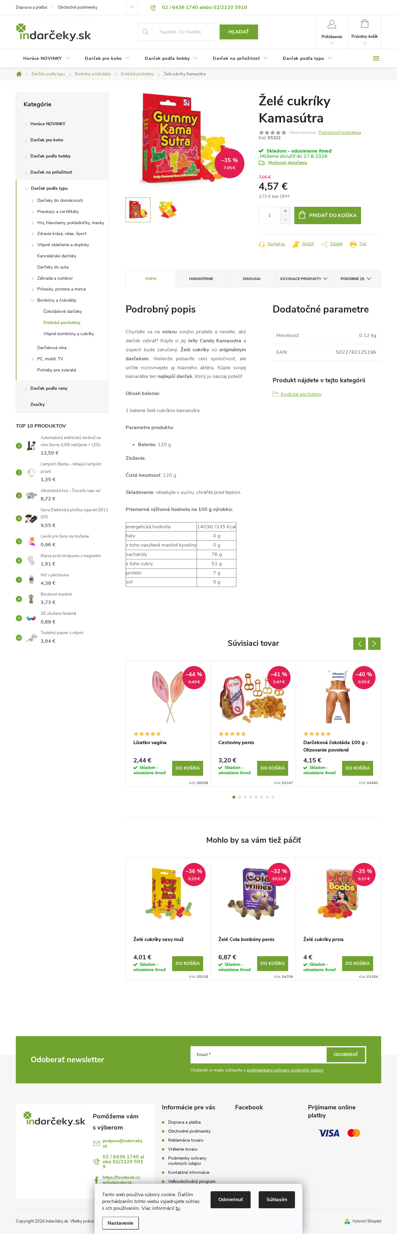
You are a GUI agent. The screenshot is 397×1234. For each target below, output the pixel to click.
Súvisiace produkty (300, 278)
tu (178, 1208)
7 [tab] (267, 797)
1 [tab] (233, 797)
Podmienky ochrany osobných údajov (187, 1160)
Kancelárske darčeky (56, 256)
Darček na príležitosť (51, 172)
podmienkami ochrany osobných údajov (285, 1070)
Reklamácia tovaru (185, 1140)
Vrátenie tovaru (183, 1149)
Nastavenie (120, 1223)
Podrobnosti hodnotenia (340, 132)
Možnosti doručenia (287, 163)
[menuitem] (47, 58)
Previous (359, 643)
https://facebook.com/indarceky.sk (121, 1180)
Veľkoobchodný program (192, 1181)
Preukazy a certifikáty (58, 212)
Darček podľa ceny (48, 388)
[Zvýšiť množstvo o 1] (285, 211)
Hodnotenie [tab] (201, 278)
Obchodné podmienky (77, 7)
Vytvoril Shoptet (366, 1221)
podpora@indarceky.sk (123, 1143)
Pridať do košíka (333, 215)
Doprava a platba (31, 7)
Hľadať (239, 32)
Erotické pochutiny (61, 323)
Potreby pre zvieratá (56, 370)
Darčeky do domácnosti (60, 200)
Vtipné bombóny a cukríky (68, 334)
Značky (37, 404)
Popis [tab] (151, 278)
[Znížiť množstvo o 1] (285, 219)
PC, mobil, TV (50, 359)
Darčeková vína (51, 348)
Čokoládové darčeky (62, 311)
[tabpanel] (168, 723)
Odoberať (346, 1055)
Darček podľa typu (49, 188)
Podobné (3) (352, 278)
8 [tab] (272, 797)
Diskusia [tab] (252, 278)
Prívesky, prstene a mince (61, 289)
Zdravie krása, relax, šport (62, 234)
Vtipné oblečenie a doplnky (63, 245)
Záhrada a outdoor (55, 278)
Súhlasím (276, 1199)
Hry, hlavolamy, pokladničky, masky (70, 223)
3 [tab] (245, 797)
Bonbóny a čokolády (56, 300)
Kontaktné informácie (188, 1172)
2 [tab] (239, 797)
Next (374, 643)
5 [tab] (256, 797)
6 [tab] (261, 797)
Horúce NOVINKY (47, 124)
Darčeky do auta (53, 267)
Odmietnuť (230, 1199)
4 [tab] (250, 797)
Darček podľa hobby (50, 156)
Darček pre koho (46, 140)
